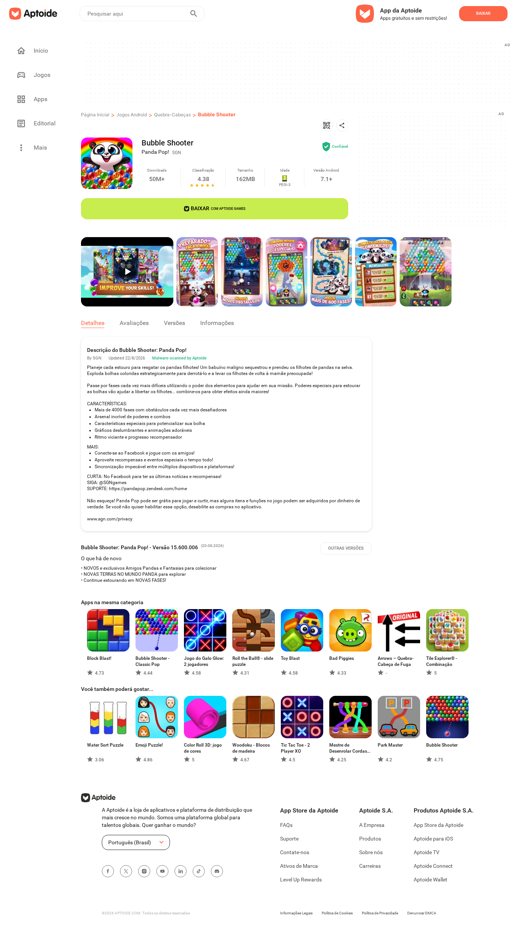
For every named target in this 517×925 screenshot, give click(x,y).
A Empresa (372, 825)
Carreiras (370, 866)
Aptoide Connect (433, 866)
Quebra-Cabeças (172, 114)
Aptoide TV (426, 852)
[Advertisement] (297, 72)
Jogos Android (132, 114)
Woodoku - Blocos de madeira (251, 748)
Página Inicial (95, 114)
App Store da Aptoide (438, 825)
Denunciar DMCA (421, 913)
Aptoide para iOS (433, 839)
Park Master (390, 745)
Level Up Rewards (301, 880)
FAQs (286, 825)
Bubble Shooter (216, 114)
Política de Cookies (337, 913)
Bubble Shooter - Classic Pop (152, 661)
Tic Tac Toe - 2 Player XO (295, 748)
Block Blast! (99, 658)
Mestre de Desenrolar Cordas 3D (348, 748)
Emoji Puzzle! (149, 745)
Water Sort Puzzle (105, 745)
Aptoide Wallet (430, 880)
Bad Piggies (341, 658)
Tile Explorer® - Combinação (441, 661)
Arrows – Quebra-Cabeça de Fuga (396, 661)
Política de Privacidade (380, 913)
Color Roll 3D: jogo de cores (203, 748)
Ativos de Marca (299, 866)
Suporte (289, 839)
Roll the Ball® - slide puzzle (252, 661)
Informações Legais (296, 913)
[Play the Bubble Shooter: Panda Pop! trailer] (127, 271)
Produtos (370, 839)
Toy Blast (290, 658)
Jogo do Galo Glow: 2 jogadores (204, 661)
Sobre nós (371, 852)
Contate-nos (294, 852)
